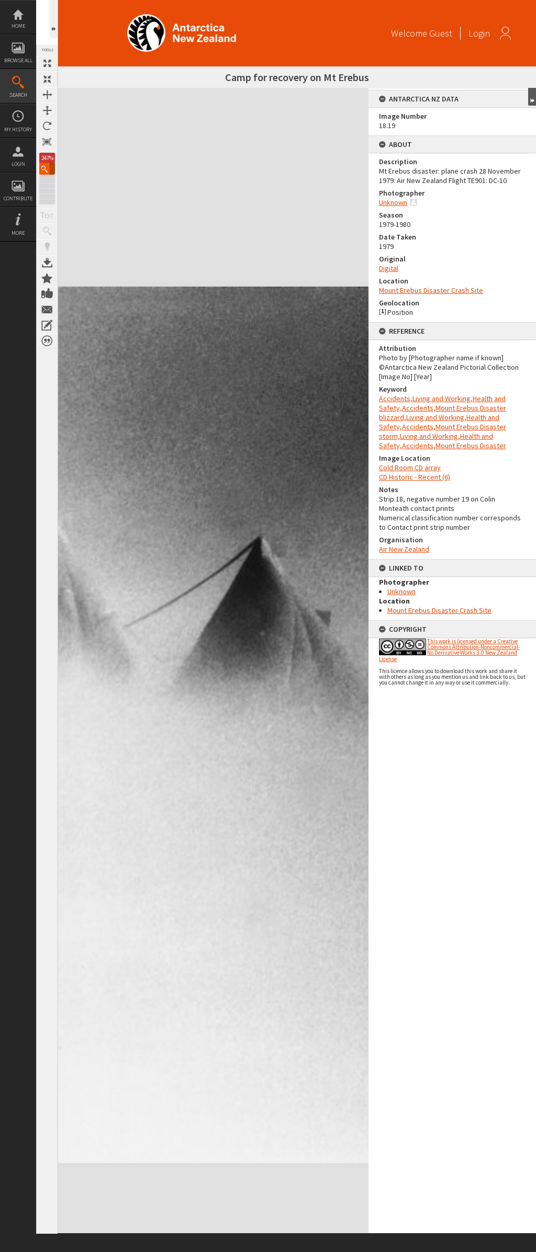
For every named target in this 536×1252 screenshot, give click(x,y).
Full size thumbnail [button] (47, 63)
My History (18, 129)
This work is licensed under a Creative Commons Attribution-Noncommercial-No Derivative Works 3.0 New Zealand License (449, 650)
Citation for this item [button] (47, 341)
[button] (47, 169)
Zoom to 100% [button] (47, 142)
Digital (388, 268)
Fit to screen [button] (47, 79)
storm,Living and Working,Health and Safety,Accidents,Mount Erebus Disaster (442, 440)
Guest (440, 33)
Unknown (393, 202)
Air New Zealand (404, 549)
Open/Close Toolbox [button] (54, 19)
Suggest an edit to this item (47, 325)
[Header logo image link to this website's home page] (181, 17)
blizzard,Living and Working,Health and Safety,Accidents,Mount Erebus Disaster (442, 422)
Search (18, 95)
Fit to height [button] (47, 110)
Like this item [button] (47, 294)
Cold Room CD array (410, 467)
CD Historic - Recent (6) (414, 477)
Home (18, 25)
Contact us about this (47, 309)
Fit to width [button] (47, 95)
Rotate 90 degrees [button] (47, 126)
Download (47, 262)
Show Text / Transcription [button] (47, 215)
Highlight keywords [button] (47, 247)
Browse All (18, 60)
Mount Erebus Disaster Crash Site (431, 290)
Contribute (18, 198)
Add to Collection (47, 278)
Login (18, 164)
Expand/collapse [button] (532, 97)
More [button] (18, 233)
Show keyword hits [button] (47, 231)
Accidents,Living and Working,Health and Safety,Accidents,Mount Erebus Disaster (442, 403)
